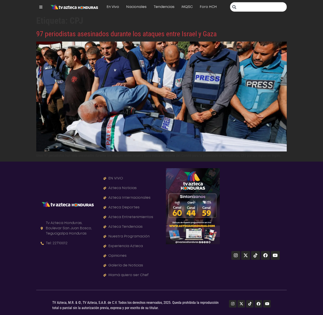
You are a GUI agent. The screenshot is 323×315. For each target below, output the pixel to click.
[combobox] (258, 7)
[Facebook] (265, 255)
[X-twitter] (245, 255)
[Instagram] (235, 255)
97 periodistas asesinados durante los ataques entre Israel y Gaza (126, 34)
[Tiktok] (255, 255)
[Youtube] (275, 255)
